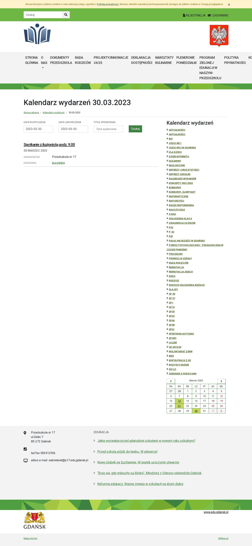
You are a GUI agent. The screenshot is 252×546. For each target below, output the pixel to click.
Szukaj (135, 129)
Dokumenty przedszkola (61, 60)
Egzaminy (175, 161)
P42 (171, 227)
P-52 (171, 231)
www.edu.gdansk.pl (216, 512)
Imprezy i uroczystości (184, 169)
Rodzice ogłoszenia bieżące (187, 285)
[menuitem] (44, 68)
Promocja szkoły (180, 258)
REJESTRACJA (195, 15)
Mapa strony (30, 538)
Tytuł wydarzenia (104, 122)
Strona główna (31, 60)
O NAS (172, 214)
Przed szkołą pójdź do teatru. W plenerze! (127, 451)
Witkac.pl (223, 538)
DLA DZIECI (58, 163)
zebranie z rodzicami (182, 373)
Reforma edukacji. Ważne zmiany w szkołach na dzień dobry (140, 484)
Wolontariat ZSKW (180, 351)
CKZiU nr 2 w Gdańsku (182, 147)
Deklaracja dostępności (141, 60)
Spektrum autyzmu (181, 333)
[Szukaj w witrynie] (66, 14)
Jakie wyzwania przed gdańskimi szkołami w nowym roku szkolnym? (146, 441)
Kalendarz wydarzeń (53, 112)
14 (179, 401)
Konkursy (175, 187)
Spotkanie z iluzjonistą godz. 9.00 (49, 144)
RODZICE (174, 280)
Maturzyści (176, 200)
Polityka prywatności (235, 60)
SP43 (172, 316)
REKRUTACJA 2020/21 (181, 271)
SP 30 (172, 293)
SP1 (171, 302)
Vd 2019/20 (175, 347)
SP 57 (172, 298)
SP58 (172, 325)
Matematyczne (178, 196)
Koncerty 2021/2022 (181, 183)
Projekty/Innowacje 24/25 (111, 60)
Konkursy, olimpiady (182, 192)
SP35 (172, 311)
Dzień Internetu (179, 156)
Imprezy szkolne (179, 174)
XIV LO (172, 369)
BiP (171, 138)
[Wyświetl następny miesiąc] (221, 381)
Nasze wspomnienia (181, 205)
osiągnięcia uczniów (182, 223)
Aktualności (177, 130)
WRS (171, 356)
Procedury (176, 254)
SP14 (172, 307)
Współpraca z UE (180, 360)
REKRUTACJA (176, 267)
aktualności (177, 134)
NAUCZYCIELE (177, 209)
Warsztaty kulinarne (164, 60)
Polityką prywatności (108, 4)
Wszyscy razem (179, 364)
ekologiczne (177, 165)
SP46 (172, 320)
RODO (172, 276)
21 (179, 406)
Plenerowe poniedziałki (186, 60)
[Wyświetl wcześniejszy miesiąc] (171, 381)
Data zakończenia (70, 122)
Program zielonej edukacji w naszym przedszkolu (210, 68)
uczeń (173, 342)
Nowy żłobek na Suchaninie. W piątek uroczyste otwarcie (138, 462)
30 (196, 411)
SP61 (172, 329)
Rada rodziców (83, 60)
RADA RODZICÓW (178, 262)
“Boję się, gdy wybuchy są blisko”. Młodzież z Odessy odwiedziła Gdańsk (149, 473)
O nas (44, 60)
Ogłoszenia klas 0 (180, 218)
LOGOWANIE (219, 15)
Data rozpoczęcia (35, 122)
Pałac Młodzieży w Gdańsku (187, 240)
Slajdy (173, 289)
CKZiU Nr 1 (175, 143)
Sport (173, 338)
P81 (171, 236)
